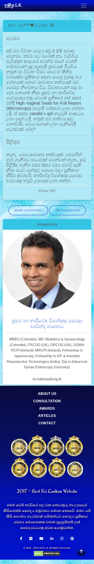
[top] (81, 551)
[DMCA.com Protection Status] (47, 553)
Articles (47, 416)
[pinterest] (72, 539)
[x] (30, 539)
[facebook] (21, 539)
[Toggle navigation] (84, 6)
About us (47, 394)
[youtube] (41, 539)
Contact (47, 423)
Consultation (47, 401)
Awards (47, 408)
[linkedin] (51, 539)
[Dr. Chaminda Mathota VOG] (42, 272)
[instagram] (61, 539)
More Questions (28, 210)
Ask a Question (67, 210)
